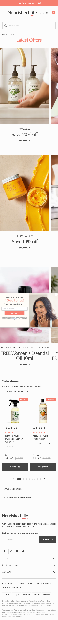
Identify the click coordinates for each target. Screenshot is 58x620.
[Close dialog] (56, 294)
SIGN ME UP (14, 313)
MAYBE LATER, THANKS (14, 323)
